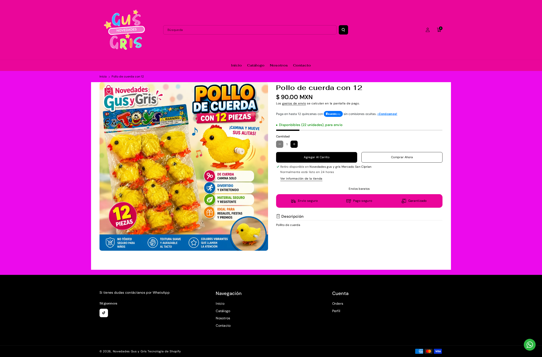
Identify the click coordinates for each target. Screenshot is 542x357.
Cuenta (340, 293)
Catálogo (223, 311)
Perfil (336, 311)
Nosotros (223, 318)
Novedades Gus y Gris (130, 351)
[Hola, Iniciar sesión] (427, 30)
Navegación (229, 293)
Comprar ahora (402, 157)
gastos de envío (294, 103)
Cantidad (283, 136)
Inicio (103, 76)
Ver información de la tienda (301, 178)
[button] (439, 30)
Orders (337, 303)
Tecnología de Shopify (164, 351)
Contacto (223, 325)
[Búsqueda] (343, 30)
